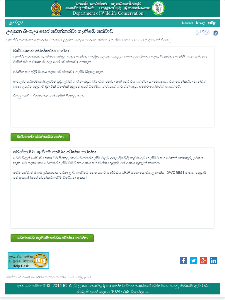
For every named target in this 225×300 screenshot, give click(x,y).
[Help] (216, 33)
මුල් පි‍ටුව (203, 32)
